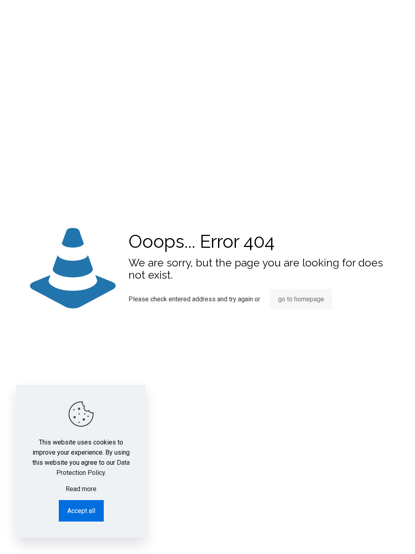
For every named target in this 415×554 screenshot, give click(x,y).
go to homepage (301, 299)
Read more (81, 489)
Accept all (81, 511)
